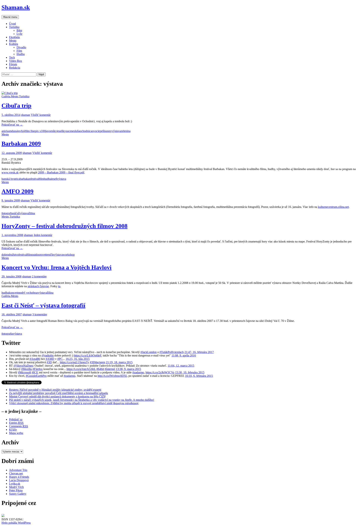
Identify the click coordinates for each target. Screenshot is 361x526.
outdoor (36, 254)
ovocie (96, 131)
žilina (32, 213)
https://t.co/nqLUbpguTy (74, 362)
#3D (49, 362)
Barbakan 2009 (21, 143)
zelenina (125, 131)
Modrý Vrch (16, 487)
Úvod (12, 23)
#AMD (50, 358)
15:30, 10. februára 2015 (189, 372)
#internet (110, 369)
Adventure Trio (18, 470)
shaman (25, 114)
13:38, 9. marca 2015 (128, 369)
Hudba (21, 54)
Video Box (15, 60)
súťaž (16, 213)
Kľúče (13, 429)
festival (35, 178)
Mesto (12, 40)
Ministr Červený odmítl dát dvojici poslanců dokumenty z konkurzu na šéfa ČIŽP (57, 396)
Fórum (13, 64)
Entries (16, 422)
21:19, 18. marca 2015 (119, 362)
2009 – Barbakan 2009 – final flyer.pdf (61, 172)
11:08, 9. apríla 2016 (183, 355)
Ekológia (14, 37)
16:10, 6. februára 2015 (199, 375)
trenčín (50, 254)
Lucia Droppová (19, 480)
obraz (34, 292)
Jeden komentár (43, 235)
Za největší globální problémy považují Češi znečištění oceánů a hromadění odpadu (58, 393)
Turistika (14, 27)
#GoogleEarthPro (36, 375)
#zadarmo (138, 372)
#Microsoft (24, 372)
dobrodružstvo (10, 254)
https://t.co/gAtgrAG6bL (81, 369)
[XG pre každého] (3, 516)
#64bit (100, 369)
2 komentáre (39, 276)
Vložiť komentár (41, 114)
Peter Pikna (16, 490)
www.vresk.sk (10, 172)
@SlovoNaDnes (23, 365)
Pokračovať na (12, 124)
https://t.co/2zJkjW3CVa (160, 372)
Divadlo (21, 47)
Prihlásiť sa (15, 419)
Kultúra (13, 44)
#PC (60, 358)
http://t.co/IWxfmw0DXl (112, 375)
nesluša (75, 131)
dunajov (16, 131)
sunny (108, 131)
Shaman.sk (16, 7)
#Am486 (35, 358)
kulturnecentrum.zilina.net (333, 206)
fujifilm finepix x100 (33, 131)
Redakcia (14, 67)
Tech (12, 57)
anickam (6, 131)
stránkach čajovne (38, 286)
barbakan (25, 178)
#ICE (35, 372)
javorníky (51, 131)
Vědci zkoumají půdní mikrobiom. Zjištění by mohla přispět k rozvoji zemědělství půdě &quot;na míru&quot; (74, 403)
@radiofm (48, 355)
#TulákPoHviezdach (171, 352)
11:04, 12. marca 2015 (181, 365)
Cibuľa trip (16, 105)
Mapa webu (16, 433)
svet (43, 254)
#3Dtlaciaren (97, 362)
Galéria (6, 96)
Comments (18, 426)
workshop (69, 254)
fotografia (7, 213)
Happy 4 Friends (19, 476)
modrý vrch (24, 292)
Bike (19, 30)
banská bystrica (11, 178)
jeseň (60, 131)
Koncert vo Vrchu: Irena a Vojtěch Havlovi (56, 267)
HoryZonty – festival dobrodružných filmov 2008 (64, 226)
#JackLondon (148, 352)
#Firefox (38, 369)
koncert (13, 292)
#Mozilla (26, 369)
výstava (116, 131)
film (41, 178)
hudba (47, 178)
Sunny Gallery (17, 493)
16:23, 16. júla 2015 (77, 358)
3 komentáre (39, 314)
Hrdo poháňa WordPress (16, 522)
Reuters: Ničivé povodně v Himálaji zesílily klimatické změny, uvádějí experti (55, 389)
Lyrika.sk (14, 483)
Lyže (19, 33)
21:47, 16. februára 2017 (199, 352)
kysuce (67, 131)
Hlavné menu (10, 17)
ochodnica (86, 131)
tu (59, 286)
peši (102, 131)
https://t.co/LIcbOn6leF (87, 355)
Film (19, 50)
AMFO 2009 (17, 191)
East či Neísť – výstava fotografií (43, 305)
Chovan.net (16, 473)
